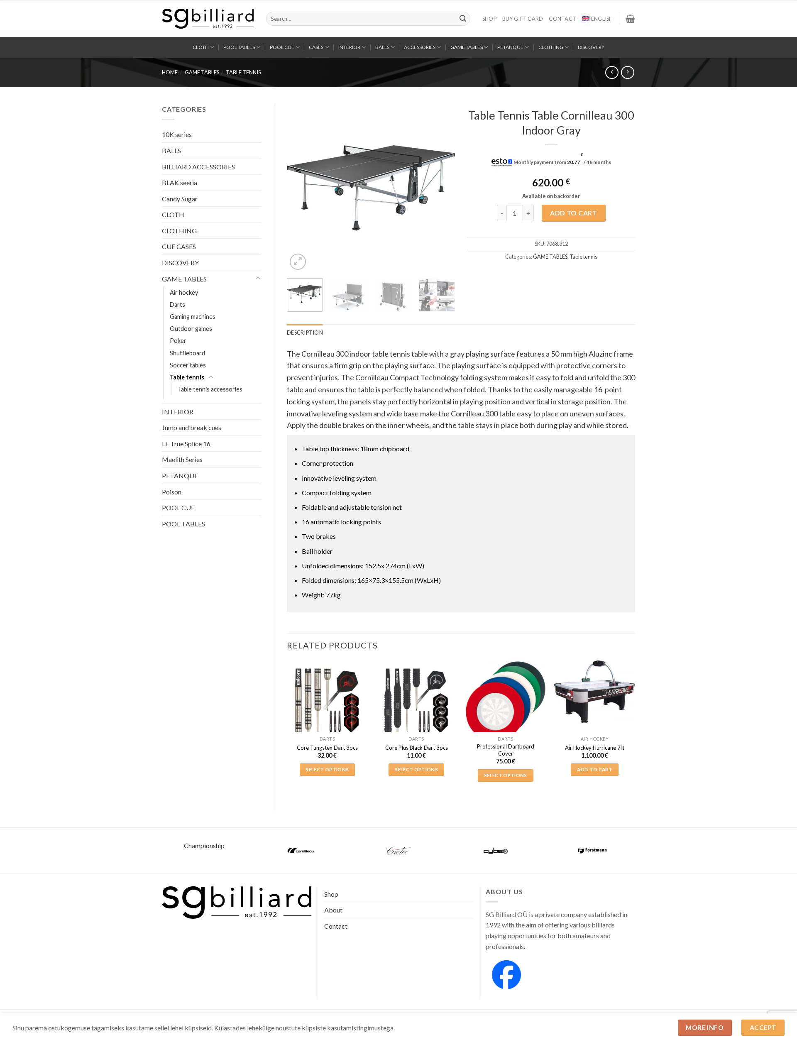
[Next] (440, 188)
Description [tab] (305, 332)
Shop (489, 18)
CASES (316, 47)
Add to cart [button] (594, 769)
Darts (177, 304)
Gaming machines (192, 316)
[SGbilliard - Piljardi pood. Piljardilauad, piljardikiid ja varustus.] (208, 19)
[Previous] (300, 188)
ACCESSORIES (419, 47)
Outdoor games (191, 328)
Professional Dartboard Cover (505, 750)
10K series (177, 134)
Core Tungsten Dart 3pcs (327, 747)
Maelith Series (182, 459)
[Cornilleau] (301, 850)
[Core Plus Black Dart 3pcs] (416, 700)
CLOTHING (550, 47)
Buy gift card (522, 18)
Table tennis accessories (210, 389)
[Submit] (463, 19)
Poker (178, 340)
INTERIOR (349, 47)
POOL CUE (282, 47)
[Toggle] (258, 279)
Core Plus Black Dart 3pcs (416, 747)
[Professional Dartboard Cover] (505, 700)
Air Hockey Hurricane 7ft (594, 747)
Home (170, 72)
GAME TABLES (466, 47)
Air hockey (184, 292)
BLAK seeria (179, 182)
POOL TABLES (239, 47)
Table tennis (243, 72)
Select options (327, 769)
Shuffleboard (187, 353)
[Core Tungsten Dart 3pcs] (327, 700)
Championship (204, 845)
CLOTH (201, 47)
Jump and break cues (191, 427)
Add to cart (573, 213)
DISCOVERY (591, 47)
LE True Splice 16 (186, 444)
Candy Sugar (180, 199)
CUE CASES (179, 246)
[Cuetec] (398, 850)
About (333, 910)
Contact (562, 18)
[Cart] (630, 19)
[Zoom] (298, 262)
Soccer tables (188, 365)
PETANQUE (510, 47)
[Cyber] (495, 850)
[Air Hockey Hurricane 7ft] (594, 691)
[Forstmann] (592, 850)
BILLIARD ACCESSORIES (198, 167)
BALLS (382, 47)
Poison (171, 492)
